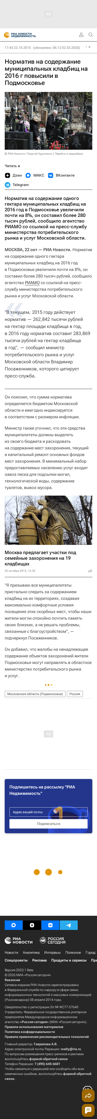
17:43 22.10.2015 (18, 48)
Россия (74, 694)
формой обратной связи (48, 1059)
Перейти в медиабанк (69, 153)
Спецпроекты (16, 960)
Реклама (39, 960)
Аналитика (31, 952)
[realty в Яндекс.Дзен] (32, 925)
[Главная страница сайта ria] (5, 34)
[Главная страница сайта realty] (28, 34)
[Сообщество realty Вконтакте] (50, 925)
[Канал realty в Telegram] (69, 925)
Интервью (52, 952)
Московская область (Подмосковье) (35, 694)
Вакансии (12, 980)
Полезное (73, 952)
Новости (11, 952)
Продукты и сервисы (68, 960)
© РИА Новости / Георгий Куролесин (28, 153)
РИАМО (32, 282)
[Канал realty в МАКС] (14, 925)
